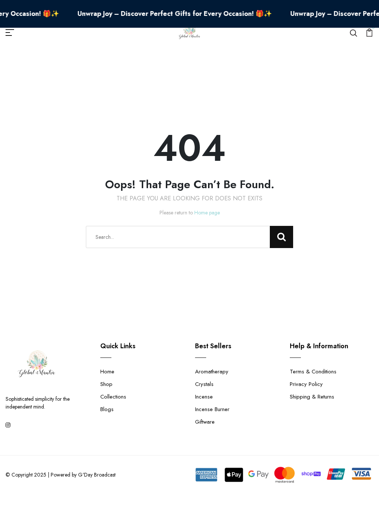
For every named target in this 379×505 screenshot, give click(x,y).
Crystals (204, 384)
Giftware (205, 422)
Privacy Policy (306, 384)
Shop (106, 384)
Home (107, 371)
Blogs (107, 409)
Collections (113, 397)
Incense (204, 397)
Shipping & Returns (312, 397)
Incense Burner (212, 409)
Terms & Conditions (313, 371)
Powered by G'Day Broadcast (83, 474)
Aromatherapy (211, 371)
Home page (207, 212)
